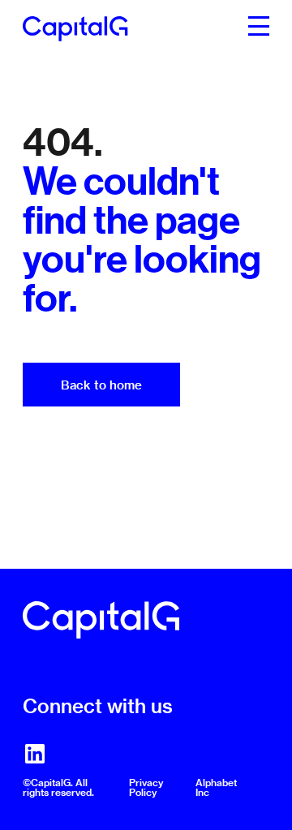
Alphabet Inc (216, 788)
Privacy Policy (146, 788)
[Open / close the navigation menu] (258, 24)
